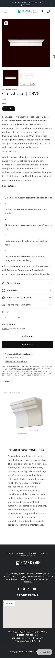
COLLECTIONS (21, 553)
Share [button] (8, 381)
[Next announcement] (50, 4)
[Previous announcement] (5, 4)
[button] (6, 11)
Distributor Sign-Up (28, 555)
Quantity (5, 312)
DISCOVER (43, 553)
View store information (16, 361)
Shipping (5, 328)
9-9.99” (8, 109)
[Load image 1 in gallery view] (10, 78)
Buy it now (27, 344)
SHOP (9, 553)
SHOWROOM (32, 553)
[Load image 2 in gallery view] (27, 78)
